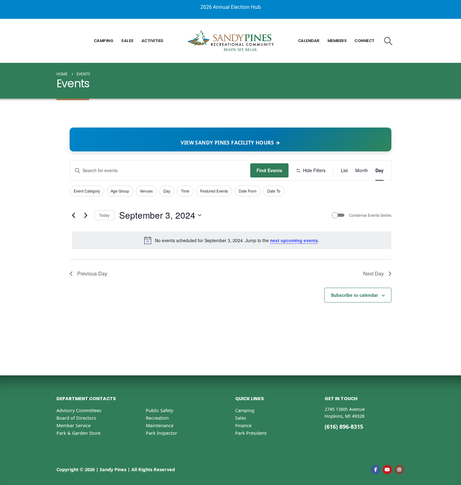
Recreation (157, 418)
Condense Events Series (370, 215)
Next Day (373, 273)
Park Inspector (161, 433)
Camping (104, 41)
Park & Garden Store (78, 433)
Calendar (309, 41)
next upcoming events (294, 240)
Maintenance (159, 425)
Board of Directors (76, 418)
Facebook (375, 469)
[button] (388, 41)
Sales (127, 41)
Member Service (73, 425)
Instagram (399, 469)
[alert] (231, 240)
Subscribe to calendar (354, 295)
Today (104, 215)
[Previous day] (73, 215)
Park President (251, 433)
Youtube (387, 469)
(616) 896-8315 (344, 426)
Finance (243, 425)
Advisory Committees (78, 410)
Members (337, 41)
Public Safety (159, 410)
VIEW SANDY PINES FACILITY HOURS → (230, 142)
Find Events (269, 170)
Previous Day (92, 273)
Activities (152, 41)
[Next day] (85, 215)
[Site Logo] (231, 41)
